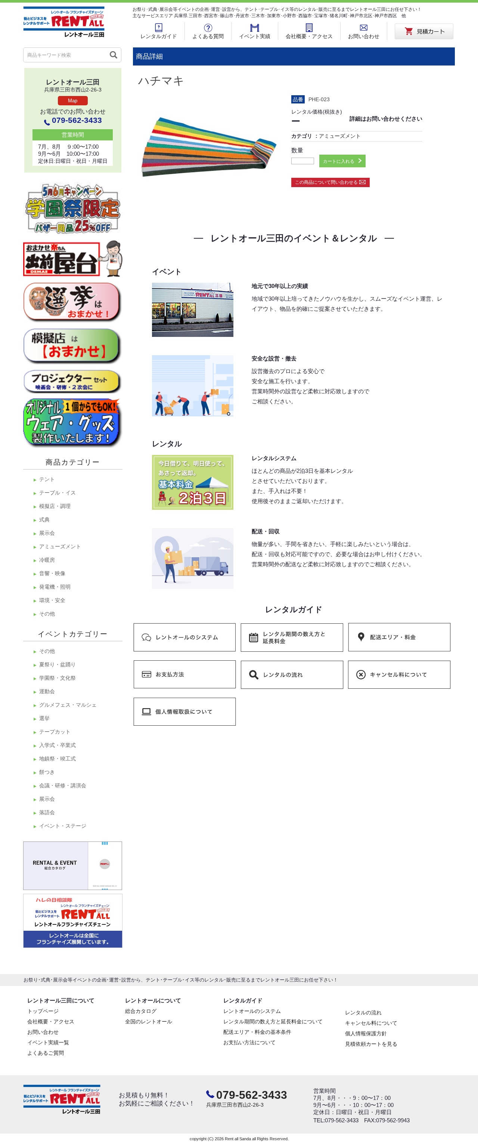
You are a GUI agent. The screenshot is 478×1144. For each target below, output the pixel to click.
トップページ (43, 1011)
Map (72, 100)
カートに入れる (338, 161)
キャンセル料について (371, 1023)
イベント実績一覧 (48, 1042)
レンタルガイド (158, 36)
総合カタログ (140, 1011)
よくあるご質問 (45, 1053)
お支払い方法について (249, 1042)
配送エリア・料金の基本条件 (257, 1032)
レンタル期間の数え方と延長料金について (273, 1021)
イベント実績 (254, 36)
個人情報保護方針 (366, 1033)
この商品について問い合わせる (326, 182)
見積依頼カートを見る (371, 1044)
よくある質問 (208, 36)
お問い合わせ (363, 36)
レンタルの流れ (363, 1013)
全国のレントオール (148, 1021)
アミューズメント (340, 136)
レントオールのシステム (252, 1011)
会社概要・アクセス (309, 36)
